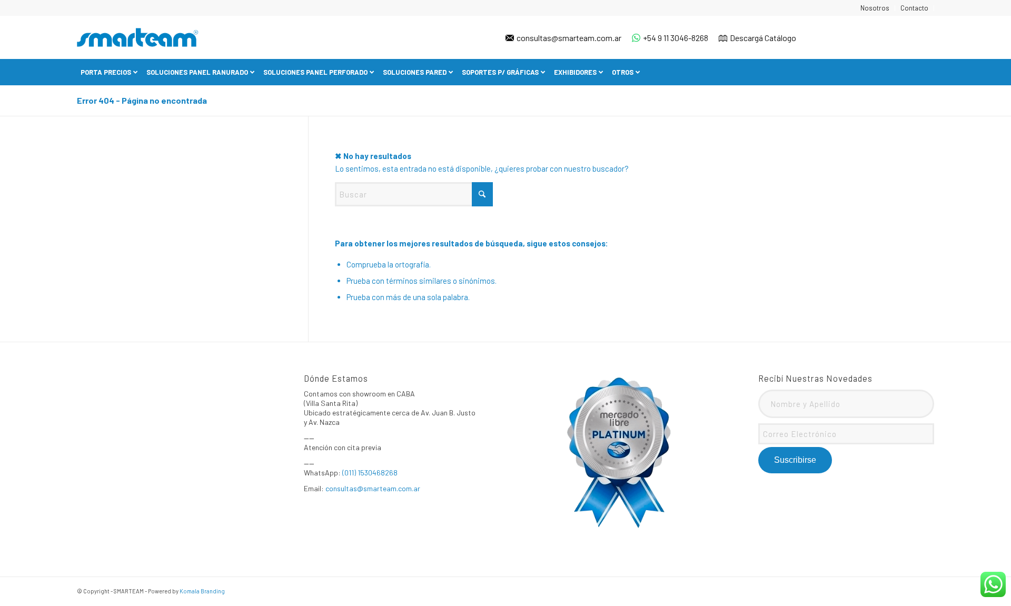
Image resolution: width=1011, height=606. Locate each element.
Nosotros (874, 8)
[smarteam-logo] (138, 37)
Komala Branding (202, 591)
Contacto (914, 8)
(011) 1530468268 (370, 472)
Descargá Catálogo (763, 38)
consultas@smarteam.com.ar (569, 38)
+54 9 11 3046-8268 (675, 38)
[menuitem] (875, 8)
